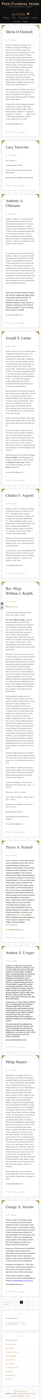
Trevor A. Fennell (19, 847)
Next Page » (6, 1304)
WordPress (22, 1396)
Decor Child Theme (23, 1393)
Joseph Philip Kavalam (11, 1355)
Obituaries (22, 132)
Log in (28, 1396)
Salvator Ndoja (9, 1371)
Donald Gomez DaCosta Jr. (12, 1367)
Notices (15, 132)
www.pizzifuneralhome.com (15, 929)
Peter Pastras (9, 1379)
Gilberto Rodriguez (10, 1359)
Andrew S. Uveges (20, 952)
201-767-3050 (18, 13)
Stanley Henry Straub (10, 1344)
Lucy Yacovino (17, 146)
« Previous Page (7, 1302)
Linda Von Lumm (10, 1348)
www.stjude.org (12, 924)
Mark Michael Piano (10, 1375)
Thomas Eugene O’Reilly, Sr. (12, 1352)
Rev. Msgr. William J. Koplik (19, 591)
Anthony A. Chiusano (15, 203)
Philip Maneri (16, 1061)
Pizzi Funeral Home (20, 3)
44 (33, 1302)
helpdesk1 (14, 40)
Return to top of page (20, 1391)
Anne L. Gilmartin (10, 1363)
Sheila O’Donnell (19, 31)
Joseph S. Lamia (18, 337)
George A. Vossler (20, 1206)
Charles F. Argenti (20, 495)
